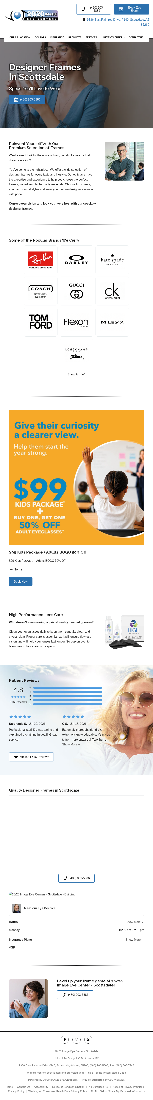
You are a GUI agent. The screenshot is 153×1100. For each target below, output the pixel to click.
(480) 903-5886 (99, 1065)
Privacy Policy (16, 1091)
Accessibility (41, 1086)
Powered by (53, 1079)
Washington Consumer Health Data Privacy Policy (57, 1091)
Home (9, 1086)
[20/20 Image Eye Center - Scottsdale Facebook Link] (65, 1040)
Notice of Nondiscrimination (68, 1086)
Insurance (57, 37)
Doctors (40, 37)
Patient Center (112, 37)
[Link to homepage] (40, 15)
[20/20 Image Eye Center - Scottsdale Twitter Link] (88, 1040)
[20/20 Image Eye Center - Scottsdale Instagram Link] (76, 1040)
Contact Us (136, 37)
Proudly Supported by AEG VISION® (103, 1079)
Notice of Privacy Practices (128, 1086)
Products (74, 37)
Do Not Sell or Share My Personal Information (118, 1091)
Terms (19, 569)
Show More (69, 744)
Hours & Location (19, 37)
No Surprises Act (98, 1086)
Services (91, 37)
